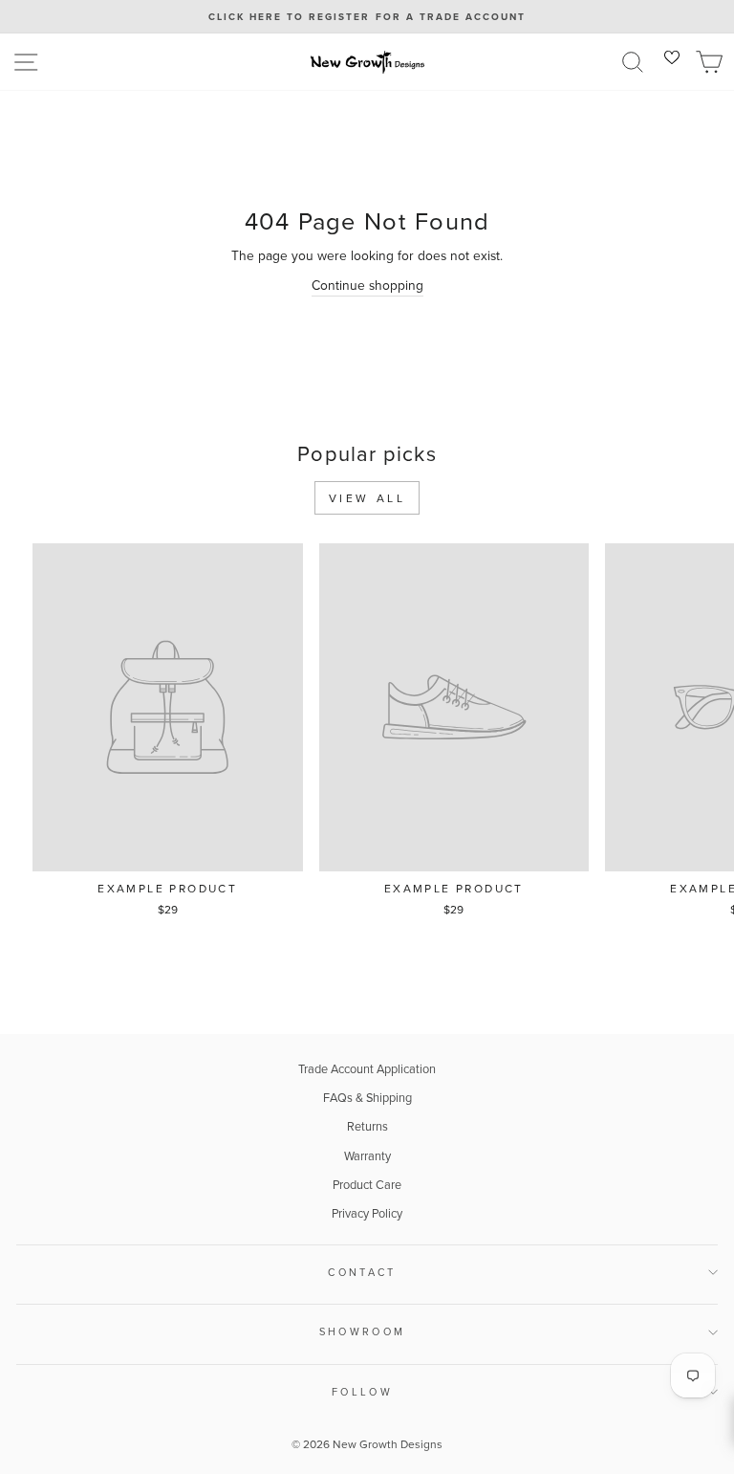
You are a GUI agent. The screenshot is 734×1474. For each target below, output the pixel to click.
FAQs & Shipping (367, 1097)
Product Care (367, 1184)
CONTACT (362, 1272)
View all (367, 498)
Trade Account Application (367, 1068)
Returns (367, 1125)
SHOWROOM (362, 1331)
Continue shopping (367, 284)
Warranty (367, 1155)
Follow (362, 1391)
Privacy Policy (367, 1212)
